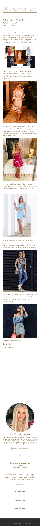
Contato (27, 523)
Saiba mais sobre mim (20, 448)
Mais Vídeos (20, 484)
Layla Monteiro (15, 523)
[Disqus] (20, 373)
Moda (13, 25)
